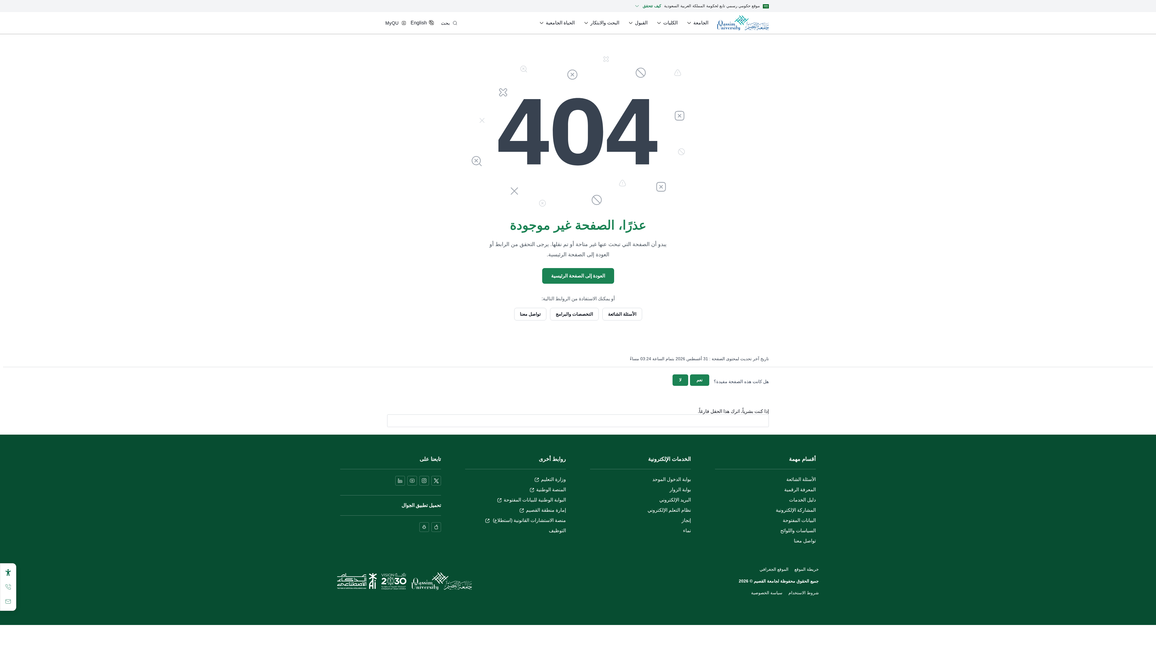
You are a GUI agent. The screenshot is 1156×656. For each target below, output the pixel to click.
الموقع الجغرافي (774, 569)
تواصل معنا (530, 314)
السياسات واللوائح (798, 530)
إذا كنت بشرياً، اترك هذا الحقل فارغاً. (733, 411)
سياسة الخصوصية (766, 592)
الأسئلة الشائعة (622, 314)
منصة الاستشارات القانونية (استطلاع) (529, 520)
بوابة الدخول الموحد (671, 479)
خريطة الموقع (806, 569)
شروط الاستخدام (803, 592)
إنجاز (686, 520)
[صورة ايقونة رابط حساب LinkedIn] (400, 481)
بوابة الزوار (680, 489)
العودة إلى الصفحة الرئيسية (578, 275)
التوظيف (557, 530)
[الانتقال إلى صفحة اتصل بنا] (8, 601)
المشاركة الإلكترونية (796, 510)
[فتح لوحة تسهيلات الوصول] (8, 572)
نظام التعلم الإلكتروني (669, 510)
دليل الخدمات (802, 499)
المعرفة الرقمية (800, 489)
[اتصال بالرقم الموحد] (8, 587)
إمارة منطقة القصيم (546, 510)
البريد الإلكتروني (675, 499)
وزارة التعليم (553, 479)
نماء (687, 530)
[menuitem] (697, 23)
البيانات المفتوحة (799, 520)
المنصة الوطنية (551, 489)
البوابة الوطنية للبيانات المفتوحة (535, 499)
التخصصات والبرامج (574, 314)
